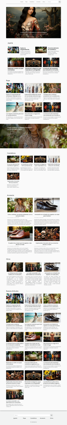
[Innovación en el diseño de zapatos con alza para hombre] (33, 22)
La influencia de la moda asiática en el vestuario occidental (15, 274)
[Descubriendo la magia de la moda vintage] (33, 107)
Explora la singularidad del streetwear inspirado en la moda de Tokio (26, 50)
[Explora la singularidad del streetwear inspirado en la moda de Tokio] (13, 49)
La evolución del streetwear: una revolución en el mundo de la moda (50, 70)
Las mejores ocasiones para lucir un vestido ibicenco (15, 114)
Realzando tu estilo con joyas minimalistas (15, 69)
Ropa (26, 1)
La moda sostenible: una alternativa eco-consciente (33, 273)
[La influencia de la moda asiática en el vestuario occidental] (15, 266)
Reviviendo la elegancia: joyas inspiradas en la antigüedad (33, 69)
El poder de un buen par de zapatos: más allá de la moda (20, 243)
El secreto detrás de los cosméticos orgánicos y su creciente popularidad (13, 166)
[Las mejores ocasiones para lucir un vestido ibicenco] (15, 107)
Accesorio (38, 1)
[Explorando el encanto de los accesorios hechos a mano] (13, 176)
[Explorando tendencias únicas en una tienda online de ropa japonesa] (33, 87)
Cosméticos (32, 1)
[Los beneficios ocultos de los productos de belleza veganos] (27, 159)
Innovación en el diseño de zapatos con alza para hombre (33, 32)
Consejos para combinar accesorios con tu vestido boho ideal (51, 96)
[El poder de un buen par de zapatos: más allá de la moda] (20, 233)
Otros (44, 1)
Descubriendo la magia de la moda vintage (32, 114)
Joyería (21, 1)
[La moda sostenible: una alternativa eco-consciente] (33, 266)
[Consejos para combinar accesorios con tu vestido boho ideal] (52, 87)
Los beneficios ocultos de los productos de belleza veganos (26, 165)
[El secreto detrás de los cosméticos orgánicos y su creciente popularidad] (41, 49)
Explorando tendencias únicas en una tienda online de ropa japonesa (33, 96)
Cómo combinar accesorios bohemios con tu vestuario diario (19, 128)
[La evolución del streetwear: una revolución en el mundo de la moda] (51, 62)
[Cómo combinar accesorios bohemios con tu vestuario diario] (20, 204)
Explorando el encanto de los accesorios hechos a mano (13, 182)
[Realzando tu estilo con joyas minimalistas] (16, 62)
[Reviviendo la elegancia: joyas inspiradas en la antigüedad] (33, 62)
